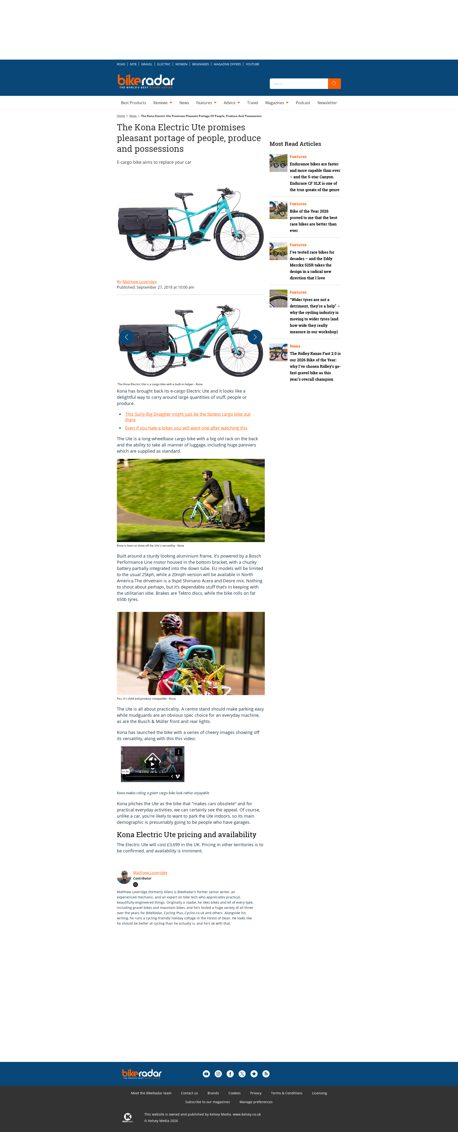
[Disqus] (196, 1001)
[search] (334, 83)
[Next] (255, 337)
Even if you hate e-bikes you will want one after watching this (186, 428)
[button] (191, 343)
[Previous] (126, 337)
